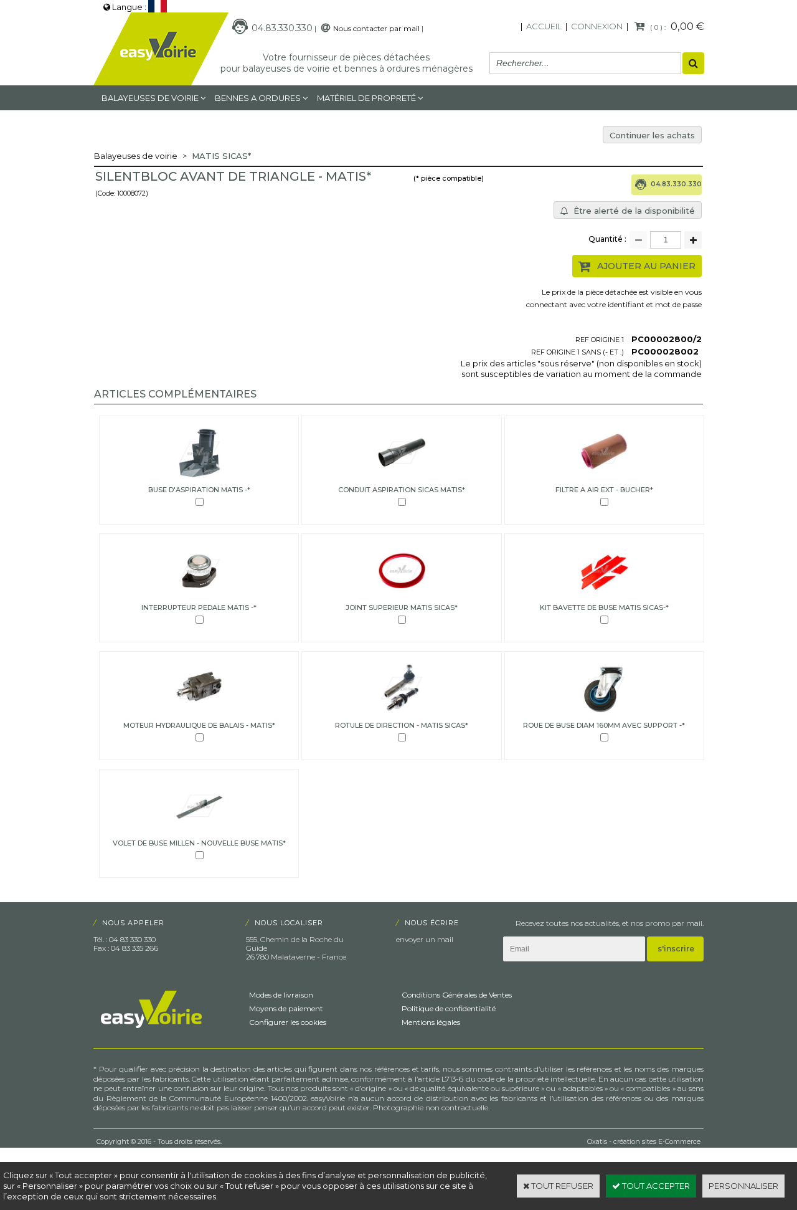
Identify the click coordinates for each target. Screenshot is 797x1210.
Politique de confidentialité (449, 1008)
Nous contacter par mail (376, 28)
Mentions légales (431, 1022)
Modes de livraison (281, 994)
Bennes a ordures (258, 98)
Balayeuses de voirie (150, 98)
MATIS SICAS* (221, 156)
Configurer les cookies (287, 1022)
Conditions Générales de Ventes (457, 994)
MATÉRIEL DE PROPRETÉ (366, 98)
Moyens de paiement (286, 1008)
